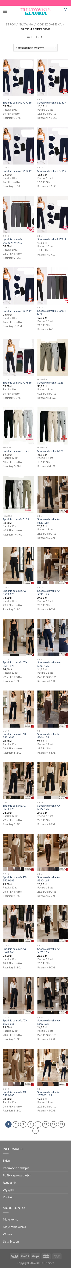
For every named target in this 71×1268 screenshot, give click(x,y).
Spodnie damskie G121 (50, 450)
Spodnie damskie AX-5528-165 (15, 879)
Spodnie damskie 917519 (17, 382)
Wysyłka (8, 1190)
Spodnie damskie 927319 (51, 102)
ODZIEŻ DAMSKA (49, 24)
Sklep (6, 1160)
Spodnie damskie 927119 (51, 170)
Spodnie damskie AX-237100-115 (49, 1094)
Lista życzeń (11, 1241)
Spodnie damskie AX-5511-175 (15, 664)
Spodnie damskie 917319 (51, 239)
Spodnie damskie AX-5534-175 (15, 807)
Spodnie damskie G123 (50, 382)
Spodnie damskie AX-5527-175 (49, 807)
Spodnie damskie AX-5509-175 (49, 1022)
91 (45, 1124)
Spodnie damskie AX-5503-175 (15, 592)
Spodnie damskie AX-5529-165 (49, 521)
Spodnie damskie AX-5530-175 (49, 592)
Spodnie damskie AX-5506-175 (49, 735)
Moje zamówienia (14, 1226)
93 (61, 1124)
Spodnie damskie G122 (16, 519)
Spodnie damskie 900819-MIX (52, 312)
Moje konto (10, 1219)
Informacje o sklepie (16, 1168)
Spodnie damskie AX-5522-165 (15, 1094)
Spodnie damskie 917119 (17, 102)
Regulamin (9, 1182)
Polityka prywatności (16, 1175)
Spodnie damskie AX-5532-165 (49, 879)
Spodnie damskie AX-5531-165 (15, 735)
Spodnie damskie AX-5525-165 (15, 1022)
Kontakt (8, 1197)
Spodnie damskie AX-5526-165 (49, 950)
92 (53, 1124)
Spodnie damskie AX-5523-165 (15, 950)
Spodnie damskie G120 (16, 450)
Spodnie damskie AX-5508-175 (49, 664)
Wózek (7, 1234)
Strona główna (19, 24)
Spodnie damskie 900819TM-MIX (12, 241)
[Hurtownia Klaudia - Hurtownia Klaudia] (36, 11)
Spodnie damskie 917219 (17, 170)
